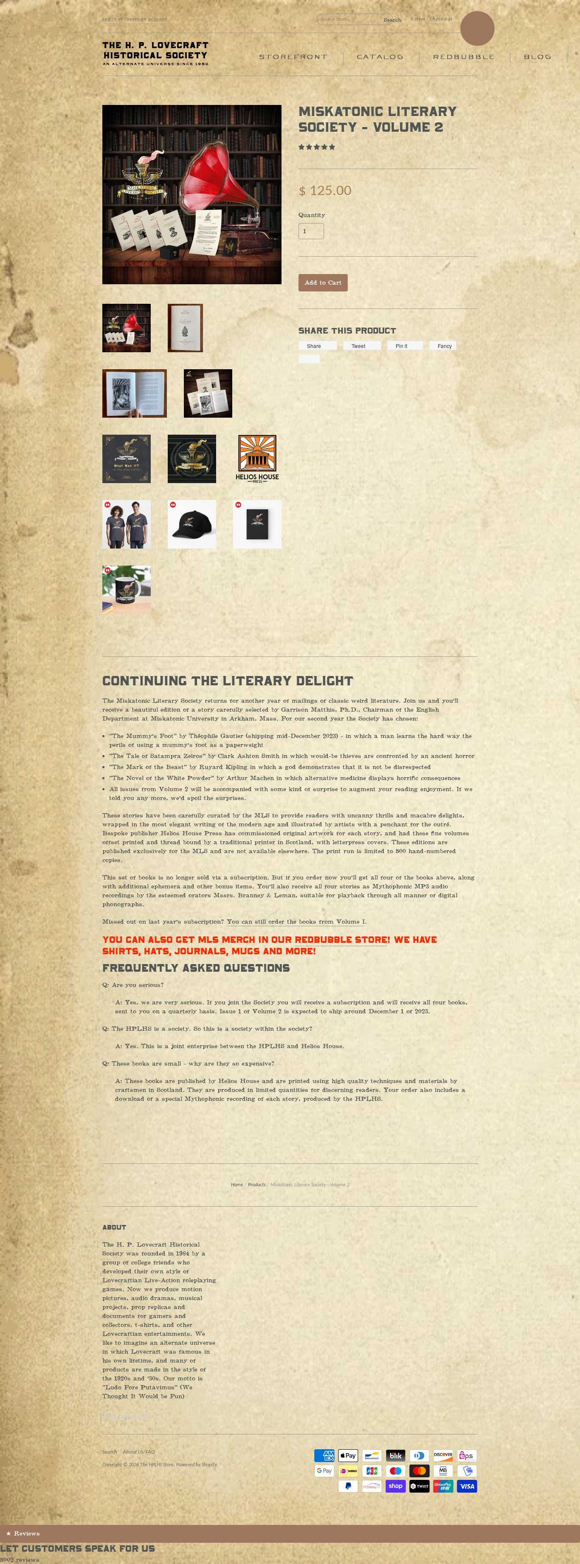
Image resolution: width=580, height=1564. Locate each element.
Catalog (380, 57)
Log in (109, 19)
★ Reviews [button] (23, 1534)
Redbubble (463, 57)
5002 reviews (19, 1560)
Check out (441, 19)
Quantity (311, 215)
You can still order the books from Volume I (296, 922)
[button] (318, 147)
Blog (537, 57)
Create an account (145, 19)
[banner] (180, 54)
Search (109, 1452)
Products (257, 1185)
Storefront (293, 57)
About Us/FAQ (139, 1452)
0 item (418, 19)
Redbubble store (341, 940)
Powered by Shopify (196, 1465)
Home (237, 1185)
